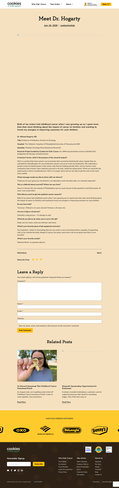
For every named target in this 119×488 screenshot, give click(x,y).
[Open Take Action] (61, 4)
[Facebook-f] (11, 470)
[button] (33, 260)
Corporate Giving (82, 472)
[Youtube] (8, 470)
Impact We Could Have (65, 469)
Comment (21, 281)
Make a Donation (82, 462)
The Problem (62, 462)
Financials (98, 469)
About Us (99, 458)
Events (79, 469)
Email (20, 311)
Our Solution (62, 464)
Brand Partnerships (83, 467)
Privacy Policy (62, 472)
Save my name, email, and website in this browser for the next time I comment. (49, 326)
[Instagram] (18, 470)
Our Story (98, 464)
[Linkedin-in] (22, 470)
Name (20, 304)
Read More (21, 402)
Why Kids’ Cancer (65, 458)
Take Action (81, 458)
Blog (96, 472)
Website (20, 318)
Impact (97, 467)
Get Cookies (80, 475)
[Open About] (72, 4)
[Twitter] (15, 470)
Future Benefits (63, 467)
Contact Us (98, 475)
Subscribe (39, 464)
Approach (98, 462)
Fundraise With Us (82, 464)
